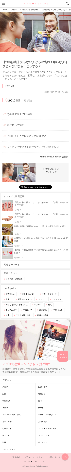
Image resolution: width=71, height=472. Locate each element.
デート (41, 408)
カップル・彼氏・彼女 (11, 415)
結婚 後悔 (43, 310)
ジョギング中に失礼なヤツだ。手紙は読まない (33, 147)
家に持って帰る (15, 125)
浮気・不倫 (7, 421)
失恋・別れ (42, 387)
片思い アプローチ (49, 294)
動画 (4, 442)
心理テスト (7, 428)
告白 (40, 401)
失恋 (7, 315)
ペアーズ (37, 305)
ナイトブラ (56, 299)
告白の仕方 (27, 310)
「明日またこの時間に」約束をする (27, 136)
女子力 (8, 299)
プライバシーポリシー (34, 457)
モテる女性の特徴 (23, 315)
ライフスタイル (8, 449)
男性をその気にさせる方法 (17, 305)
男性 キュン (58, 310)
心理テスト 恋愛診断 (14, 279)
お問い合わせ (54, 457)
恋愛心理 (41, 394)
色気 (50, 305)
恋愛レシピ (35, 3)
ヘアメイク (7, 435)
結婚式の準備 (42, 315)
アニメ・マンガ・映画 (47, 428)
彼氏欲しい (10, 294)
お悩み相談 (42, 421)
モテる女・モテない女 (47, 415)
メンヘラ (41, 299)
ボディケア (42, 442)
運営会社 (16, 457)
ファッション (43, 435)
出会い (5, 408)
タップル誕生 (11, 310)
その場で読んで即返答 (19, 114)
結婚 (4, 394)
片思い (5, 387)
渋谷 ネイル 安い (28, 294)
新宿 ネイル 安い (25, 299)
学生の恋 (6, 401)
